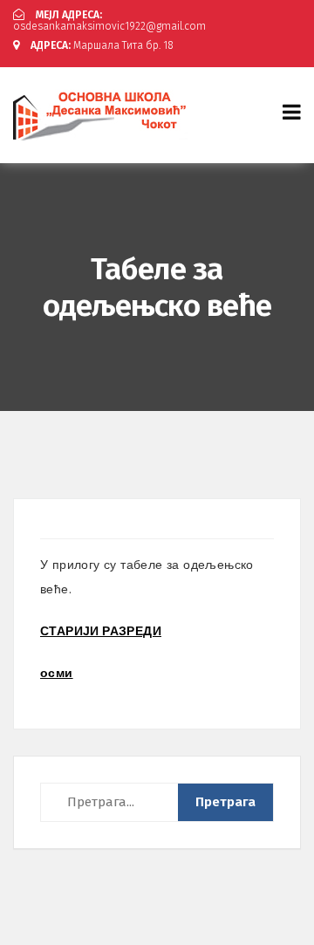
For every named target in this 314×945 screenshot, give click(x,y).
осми (56, 672)
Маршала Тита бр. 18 (102, 45)
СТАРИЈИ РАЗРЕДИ (100, 631)
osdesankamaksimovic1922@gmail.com (109, 20)
